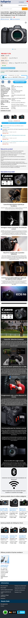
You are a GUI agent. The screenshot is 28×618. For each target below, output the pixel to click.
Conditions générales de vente (6, 592)
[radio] (4, 58)
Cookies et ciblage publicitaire (5, 596)
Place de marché (4, 585)
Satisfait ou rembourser (20, 590)
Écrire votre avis (5, 19)
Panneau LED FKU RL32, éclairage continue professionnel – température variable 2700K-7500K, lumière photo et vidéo (4, 566)
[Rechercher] (25, 9)
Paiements (3, 598)
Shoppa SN (5, 568)
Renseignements (4, 604)
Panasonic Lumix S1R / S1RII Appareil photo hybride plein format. (13, 536)
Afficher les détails (6, 127)
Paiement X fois (18, 592)
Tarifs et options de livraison (7, 589)
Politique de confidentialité (20, 585)
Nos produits (3, 587)
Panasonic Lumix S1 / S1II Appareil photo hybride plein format (15, 141)
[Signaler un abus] (14, 17)
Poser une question (16, 19)
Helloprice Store (8, 17)
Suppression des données (20, 588)
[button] (26, 2)
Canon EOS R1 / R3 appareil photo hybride (13, 509)
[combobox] (10, 9)
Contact (2, 606)
